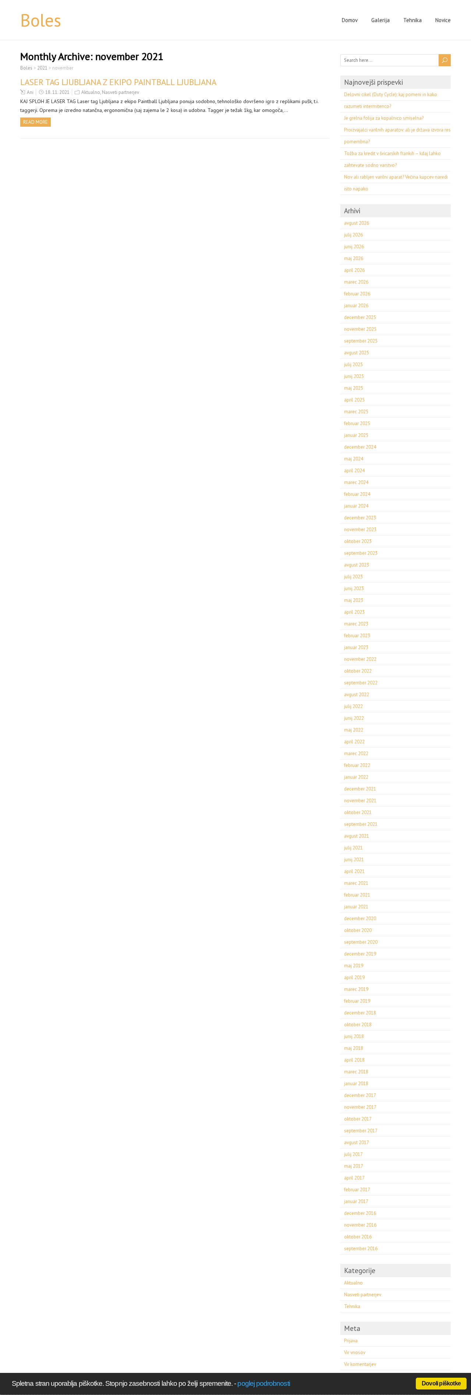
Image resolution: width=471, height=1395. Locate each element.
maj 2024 (353, 459)
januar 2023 (356, 647)
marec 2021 (356, 883)
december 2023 (360, 518)
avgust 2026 (356, 223)
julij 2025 (353, 364)
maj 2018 (353, 1048)
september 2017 (361, 1131)
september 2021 (361, 824)
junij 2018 (354, 1036)
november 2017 (360, 1107)
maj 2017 (353, 1166)
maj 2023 (353, 600)
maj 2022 (353, 730)
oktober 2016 (358, 1237)
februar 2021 (357, 895)
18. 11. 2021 (57, 92)
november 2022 (360, 659)
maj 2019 (353, 966)
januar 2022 (356, 777)
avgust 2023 (356, 565)
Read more (35, 122)
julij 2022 (353, 706)
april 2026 (354, 270)
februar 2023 (357, 635)
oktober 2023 (358, 541)
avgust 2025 (356, 353)
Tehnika (412, 20)
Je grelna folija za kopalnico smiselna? (384, 118)
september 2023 (361, 553)
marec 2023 (356, 624)
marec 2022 (356, 753)
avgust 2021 (356, 836)
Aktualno (90, 92)
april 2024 (354, 470)
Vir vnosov (354, 1352)
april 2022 (354, 742)
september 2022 (361, 683)
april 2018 (354, 1060)
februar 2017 (357, 1190)
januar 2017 (356, 1201)
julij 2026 (353, 235)
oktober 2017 (358, 1119)
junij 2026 (354, 246)
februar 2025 (357, 423)
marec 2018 (356, 1072)
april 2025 (354, 400)
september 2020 (361, 942)
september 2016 (361, 1248)
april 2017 (354, 1178)
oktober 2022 (358, 671)
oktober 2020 (358, 930)
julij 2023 (353, 577)
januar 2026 (356, 305)
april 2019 (354, 977)
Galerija (380, 20)
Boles (40, 19)
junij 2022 (354, 718)
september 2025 (361, 341)
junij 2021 (354, 859)
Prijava (351, 1341)
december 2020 (360, 918)
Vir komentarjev (360, 1364)
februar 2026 (357, 294)
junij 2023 (354, 588)
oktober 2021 (358, 812)
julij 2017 (353, 1154)
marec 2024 (356, 482)
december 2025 (360, 317)
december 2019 (360, 954)
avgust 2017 (356, 1142)
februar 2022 (357, 765)
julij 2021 (353, 848)
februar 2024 (357, 494)
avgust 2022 (356, 694)
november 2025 (360, 329)
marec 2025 (356, 412)
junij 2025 (354, 376)
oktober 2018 (358, 1024)
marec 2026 (356, 282)
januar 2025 (356, 435)
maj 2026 (353, 258)
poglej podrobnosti (263, 1383)
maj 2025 (353, 388)
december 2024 (360, 447)
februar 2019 (357, 1001)
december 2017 (360, 1095)
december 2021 (360, 789)
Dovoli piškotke (441, 1383)
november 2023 (360, 529)
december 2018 (360, 1013)
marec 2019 (356, 989)
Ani (30, 92)
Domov (350, 20)
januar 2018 (356, 1083)
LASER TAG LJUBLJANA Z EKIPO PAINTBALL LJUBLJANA (118, 82)
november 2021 (360, 801)
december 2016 (360, 1213)
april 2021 (354, 871)
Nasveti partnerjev (120, 92)
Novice (443, 20)
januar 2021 (356, 907)
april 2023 (354, 612)
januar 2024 (356, 506)
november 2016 (360, 1225)
